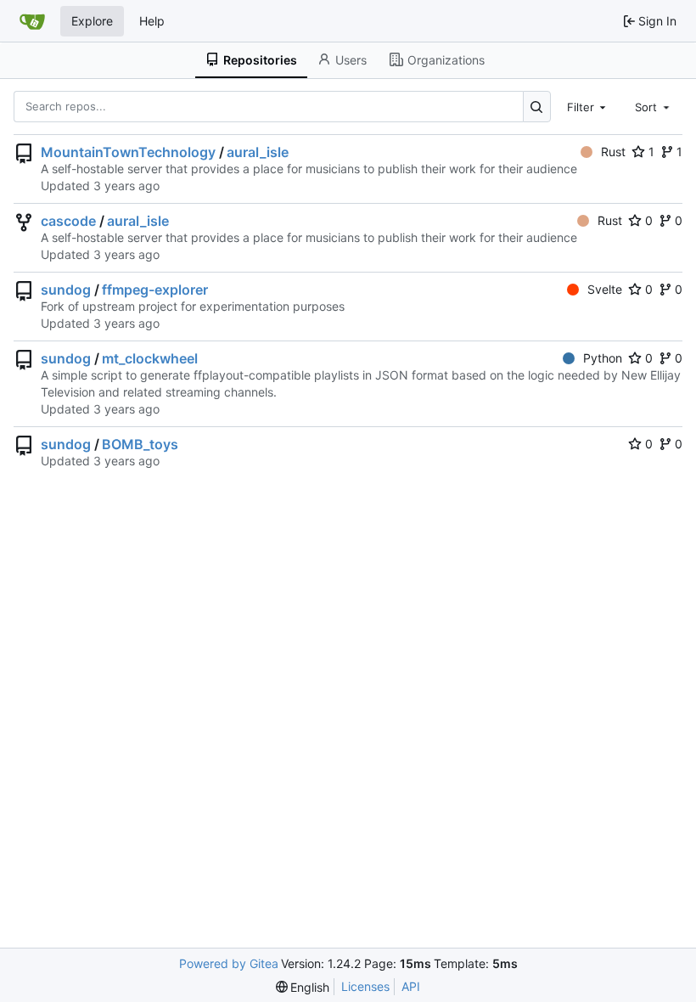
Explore (92, 21)
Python (602, 358)
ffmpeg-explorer (155, 289)
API (410, 986)
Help (152, 21)
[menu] (303, 987)
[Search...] (537, 106)
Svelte (604, 289)
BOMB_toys (140, 444)
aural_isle (258, 152)
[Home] (32, 21)
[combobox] (588, 106)
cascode (68, 220)
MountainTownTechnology (128, 152)
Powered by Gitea (228, 963)
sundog (66, 289)
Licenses (365, 986)
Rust (613, 151)
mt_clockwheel (150, 358)
